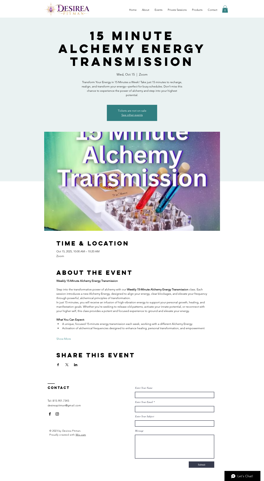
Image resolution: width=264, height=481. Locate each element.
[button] (225, 9)
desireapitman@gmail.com (64, 405)
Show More (63, 338)
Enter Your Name (143, 388)
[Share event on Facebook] (58, 364)
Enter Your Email (144, 402)
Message (139, 430)
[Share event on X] (67, 364)
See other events (132, 115)
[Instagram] (57, 414)
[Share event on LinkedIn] (75, 364)
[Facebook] (50, 414)
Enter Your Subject (144, 416)
